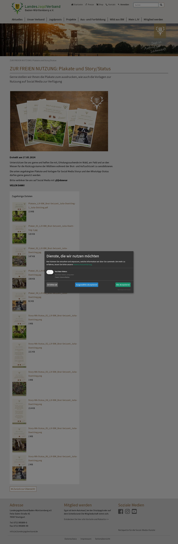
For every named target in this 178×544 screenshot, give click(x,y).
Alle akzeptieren (123, 284)
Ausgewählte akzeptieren (86, 284)
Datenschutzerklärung (82, 264)
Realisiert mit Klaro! (124, 290)
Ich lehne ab (52, 284)
